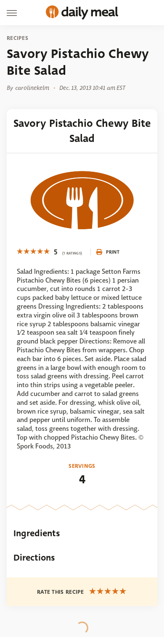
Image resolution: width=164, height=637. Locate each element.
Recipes (17, 38)
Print (112, 252)
